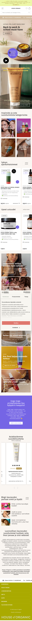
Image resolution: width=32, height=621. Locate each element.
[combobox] (16, 12)
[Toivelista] (26, 8)
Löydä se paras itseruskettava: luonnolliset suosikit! (20, 513)
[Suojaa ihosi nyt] (16, 381)
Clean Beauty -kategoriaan (17, 559)
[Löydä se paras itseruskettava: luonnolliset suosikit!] (5, 514)
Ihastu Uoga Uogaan (16, 423)
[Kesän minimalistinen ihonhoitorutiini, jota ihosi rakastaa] (5, 522)
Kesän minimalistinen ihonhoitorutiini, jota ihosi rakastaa (20, 522)
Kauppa (3, 598)
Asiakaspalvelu (4, 584)
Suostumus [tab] (6, 296)
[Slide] (16, 42)
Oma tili (3, 594)
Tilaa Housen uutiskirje (6, 604)
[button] (15, 488)
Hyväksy (16, 323)
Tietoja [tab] (26, 296)
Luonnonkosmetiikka (6, 591)
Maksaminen (4, 601)
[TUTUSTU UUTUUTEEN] (16, 334)
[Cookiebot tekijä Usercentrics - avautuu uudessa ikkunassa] (23, 292)
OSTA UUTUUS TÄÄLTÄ (23, 105)
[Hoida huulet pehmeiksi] (16, 288)
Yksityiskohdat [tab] (16, 296)
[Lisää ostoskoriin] (17, 181)
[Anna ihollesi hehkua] (16, 357)
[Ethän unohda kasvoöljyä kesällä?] (5, 506)
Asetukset (15, 327)
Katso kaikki (26, 163)
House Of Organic (5, 587)
